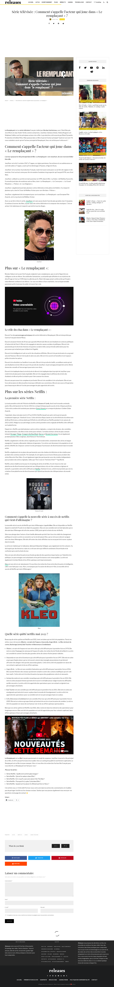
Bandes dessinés (47, 949)
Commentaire (8, 881)
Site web (42, 907)
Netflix (37, 469)
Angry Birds (10, 669)
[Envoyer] (63, 23)
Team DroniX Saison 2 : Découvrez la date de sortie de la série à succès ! (92, 158)
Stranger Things (15, 434)
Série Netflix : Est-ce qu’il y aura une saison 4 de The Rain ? (25, 779)
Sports (44, 959)
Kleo (6, 564)
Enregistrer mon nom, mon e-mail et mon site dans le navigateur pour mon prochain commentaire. (30, 915)
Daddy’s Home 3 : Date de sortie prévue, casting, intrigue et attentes (96, 202)
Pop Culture (46, 956)
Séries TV (63, 2)
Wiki (67, 961)
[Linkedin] (61, 975)
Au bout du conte (12, 678)
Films (56, 2)
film (14, 834)
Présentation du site (31, 979)
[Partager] (49, 23)
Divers (44, 954)
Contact (89, 2)
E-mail (7, 907)
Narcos (41, 434)
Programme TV (57, 956)
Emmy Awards (41, 408)
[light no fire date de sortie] (82, 211)
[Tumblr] (66, 975)
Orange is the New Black (30, 434)
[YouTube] (58, 975)
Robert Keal (55, 19)
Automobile (66, 946)
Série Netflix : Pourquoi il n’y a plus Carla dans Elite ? (23, 781)
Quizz (66, 956)
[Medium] (64, 975)
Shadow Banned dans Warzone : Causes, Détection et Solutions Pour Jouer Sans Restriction (96, 219)
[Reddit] (55, 975)
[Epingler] (58, 23)
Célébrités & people (49, 951)
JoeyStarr (29, 201)
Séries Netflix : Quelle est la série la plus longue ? (22, 774)
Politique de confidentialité (79, 979)
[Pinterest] (52, 975)
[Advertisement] (57, 44)
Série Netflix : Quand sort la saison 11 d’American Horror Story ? (27, 784)
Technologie (79, 2)
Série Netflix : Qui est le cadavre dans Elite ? (20, 776)
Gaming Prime (63, 979)
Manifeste (43, 979)
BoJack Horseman (52, 434)
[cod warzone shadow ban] (82, 220)
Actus (38, 2)
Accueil (30, 2)
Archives (62, 19)
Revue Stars (53, 979)
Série (26, 834)
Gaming (70, 2)
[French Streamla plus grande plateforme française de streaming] (92, 172)
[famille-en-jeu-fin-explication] (92, 121)
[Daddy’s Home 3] (82, 202)
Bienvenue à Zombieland (18, 699)
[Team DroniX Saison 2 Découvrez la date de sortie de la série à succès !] (92, 146)
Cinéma (57, 949)
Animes (50, 946)
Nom (6, 899)
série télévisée (34, 834)
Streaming (52, 959)
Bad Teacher (10, 690)
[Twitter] (50, 975)
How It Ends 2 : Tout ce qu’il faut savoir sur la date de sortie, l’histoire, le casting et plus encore (92, 106)
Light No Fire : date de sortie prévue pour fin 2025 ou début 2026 (95, 211)
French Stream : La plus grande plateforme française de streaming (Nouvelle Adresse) (92, 184)
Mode (62, 954)
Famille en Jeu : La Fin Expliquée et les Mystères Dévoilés (90, 133)
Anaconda (9, 658)
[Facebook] (47, 975)
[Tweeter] (53, 23)
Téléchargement (58, 961)
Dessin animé (61, 951)
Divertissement (47, 2)
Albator (8, 648)
